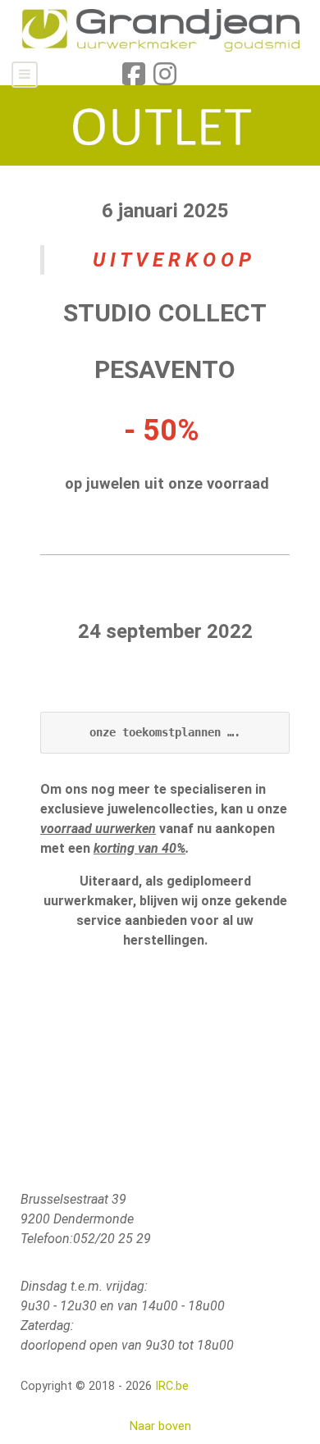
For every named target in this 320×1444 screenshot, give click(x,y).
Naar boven (160, 1426)
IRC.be (172, 1386)
